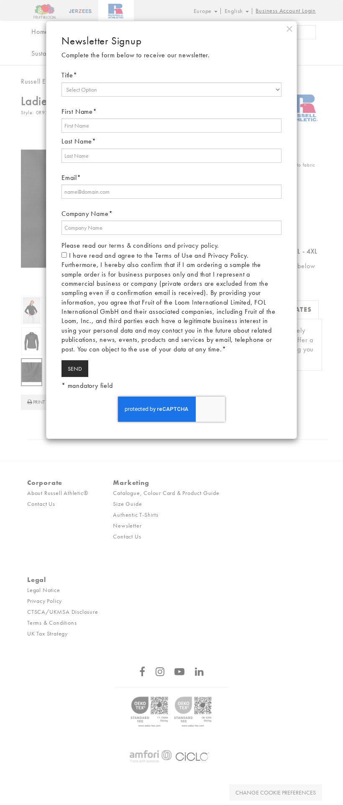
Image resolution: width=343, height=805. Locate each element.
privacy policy (197, 245)
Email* (71, 177)
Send (75, 368)
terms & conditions (135, 245)
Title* (69, 75)
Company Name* (87, 213)
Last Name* (78, 141)
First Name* (79, 111)
